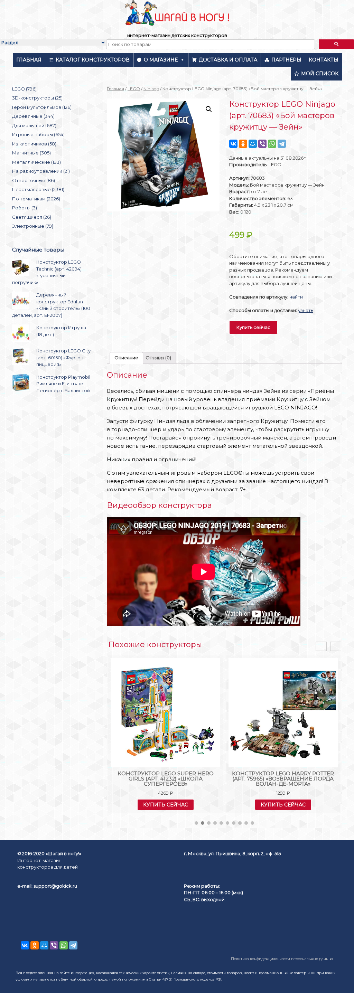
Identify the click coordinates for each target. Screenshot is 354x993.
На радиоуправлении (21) (41, 171)
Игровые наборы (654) (38, 134)
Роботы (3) (24, 207)
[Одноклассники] (243, 144)
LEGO (134, 88)
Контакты (323, 60)
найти (296, 297)
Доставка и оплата (228, 60)
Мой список (319, 73)
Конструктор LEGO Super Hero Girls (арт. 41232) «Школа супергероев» (166, 778)
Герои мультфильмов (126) (42, 107)
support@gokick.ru (55, 886)
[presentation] (321, 646)
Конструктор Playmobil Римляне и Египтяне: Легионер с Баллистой (63, 383)
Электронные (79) (32, 226)
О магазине (161, 60)
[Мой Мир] (253, 144)
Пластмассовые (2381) (38, 189)
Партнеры (286, 60)
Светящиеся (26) (31, 217)
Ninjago (151, 88)
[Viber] (262, 144)
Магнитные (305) (31, 152)
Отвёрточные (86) (33, 180)
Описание (126, 357)
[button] (196, 823)
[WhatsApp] (272, 144)
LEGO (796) (24, 89)
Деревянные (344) (33, 116)
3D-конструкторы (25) (37, 98)
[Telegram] (282, 144)
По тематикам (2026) (36, 198)
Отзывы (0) (158, 357)
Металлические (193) (36, 162)
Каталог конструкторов (93, 60)
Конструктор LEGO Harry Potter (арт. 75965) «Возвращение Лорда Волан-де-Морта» (283, 778)
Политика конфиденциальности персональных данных (282, 959)
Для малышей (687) (34, 125)
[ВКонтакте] (233, 144)
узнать (305, 310)
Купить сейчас (253, 327)
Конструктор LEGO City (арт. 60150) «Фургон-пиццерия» (63, 357)
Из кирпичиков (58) (34, 143)
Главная (28, 60)
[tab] (126, 358)
